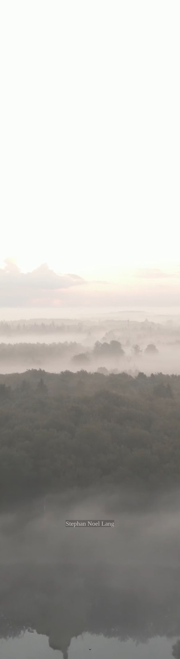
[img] (90, 329)
